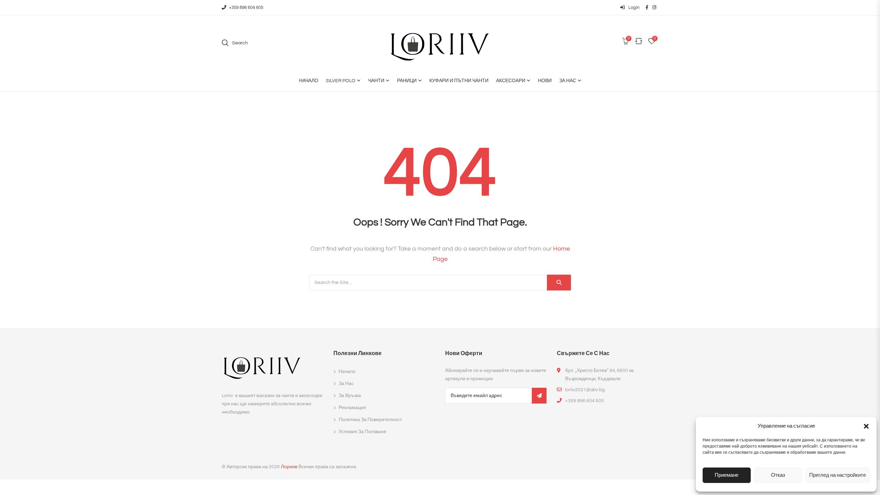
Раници (407, 80)
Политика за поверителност (370, 419)
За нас (567, 80)
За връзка (350, 395)
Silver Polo (340, 80)
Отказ (778, 475)
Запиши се (539, 396)
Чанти (376, 80)
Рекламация (352, 407)
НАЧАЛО (308, 80)
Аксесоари (510, 80)
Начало (347, 371)
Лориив (289, 466)
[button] (866, 426)
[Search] (559, 282)
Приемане (726, 475)
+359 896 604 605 (246, 7)
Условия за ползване (362, 431)
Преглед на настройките (837, 475)
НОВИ (545, 80)
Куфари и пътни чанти (458, 80)
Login (633, 7)
